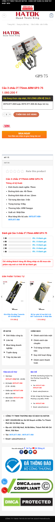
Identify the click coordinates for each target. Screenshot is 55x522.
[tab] (27, 157)
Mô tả (6, 157)
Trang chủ (11, 24)
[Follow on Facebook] (21, 452)
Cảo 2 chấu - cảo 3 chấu (39, 24)
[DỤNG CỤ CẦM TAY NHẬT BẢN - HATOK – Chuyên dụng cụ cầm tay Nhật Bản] (27, 15)
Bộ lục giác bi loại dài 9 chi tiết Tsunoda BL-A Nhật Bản (41, 315)
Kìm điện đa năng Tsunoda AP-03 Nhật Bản (14, 315)
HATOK (6, 163)
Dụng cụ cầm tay (23, 24)
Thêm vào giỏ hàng (26, 114)
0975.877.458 (34, 217)
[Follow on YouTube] (35, 452)
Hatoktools (45, 519)
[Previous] (2, 301)
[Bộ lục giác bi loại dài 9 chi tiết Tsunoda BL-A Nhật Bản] (41, 292)
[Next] (53, 301)
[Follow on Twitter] (30, 452)
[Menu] (4, 15)
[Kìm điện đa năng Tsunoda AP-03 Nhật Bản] (14, 292)
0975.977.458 (14, 220)
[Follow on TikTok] (26, 452)
